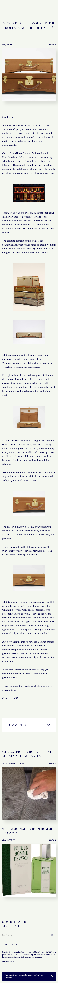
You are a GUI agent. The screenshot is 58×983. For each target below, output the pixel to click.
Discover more (8, 961)
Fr (40, 8)
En (44, 8)
